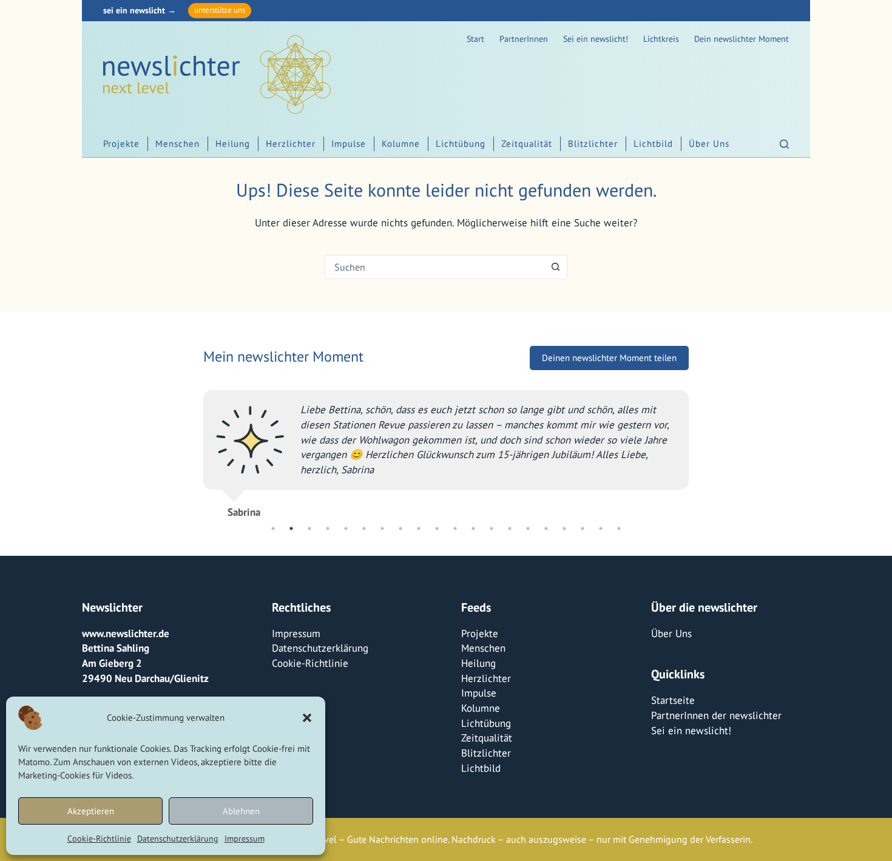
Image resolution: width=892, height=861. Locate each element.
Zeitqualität (526, 143)
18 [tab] (582, 528)
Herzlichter (291, 143)
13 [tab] (491, 528)
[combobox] (434, 267)
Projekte (121, 143)
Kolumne (401, 143)
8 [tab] (400, 528)
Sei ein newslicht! (595, 38)
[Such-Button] (555, 267)
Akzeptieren (90, 811)
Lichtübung (460, 143)
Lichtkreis (661, 38)
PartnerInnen (523, 38)
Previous (194, 448)
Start (475, 38)
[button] (307, 718)
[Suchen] (784, 144)
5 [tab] (346, 528)
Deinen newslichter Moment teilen (609, 357)
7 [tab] (382, 528)
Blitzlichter (593, 143)
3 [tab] (309, 528)
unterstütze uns (219, 10)
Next (698, 448)
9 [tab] (419, 528)
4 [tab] (328, 528)
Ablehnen (241, 811)
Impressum (245, 838)
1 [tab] (273, 528)
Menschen (177, 143)
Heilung (232, 143)
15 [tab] (528, 528)
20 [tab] (619, 528)
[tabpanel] (446, 448)
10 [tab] (437, 528)
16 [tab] (546, 528)
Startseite (673, 700)
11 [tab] (455, 528)
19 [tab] (601, 528)
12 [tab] (473, 528)
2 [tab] (291, 528)
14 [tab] (510, 528)
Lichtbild (653, 143)
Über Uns (709, 143)
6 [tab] (364, 528)
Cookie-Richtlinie (99, 838)
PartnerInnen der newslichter (716, 715)
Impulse (348, 143)
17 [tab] (564, 528)
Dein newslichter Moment (741, 38)
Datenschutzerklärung (177, 838)
